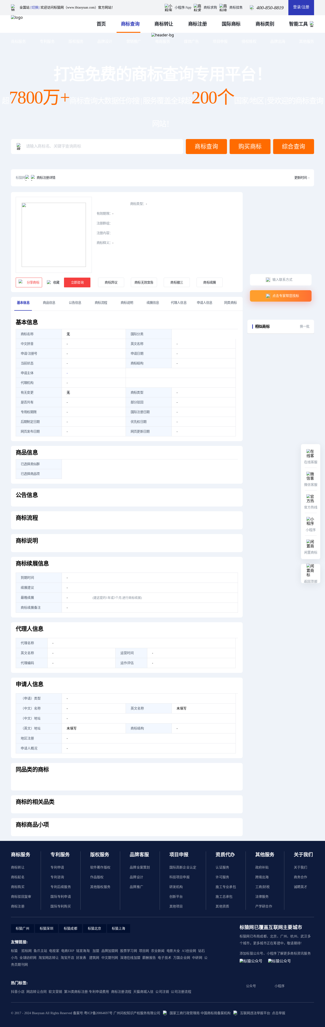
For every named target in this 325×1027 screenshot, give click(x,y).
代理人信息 (179, 302)
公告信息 (75, 302)
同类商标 (230, 302)
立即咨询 (77, 282)
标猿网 (20, 177)
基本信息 (23, 302)
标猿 (14, 951)
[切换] (35, 7)
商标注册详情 (46, 177)
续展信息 (153, 302)
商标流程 (101, 302)
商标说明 (127, 302)
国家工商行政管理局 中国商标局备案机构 (200, 1013)
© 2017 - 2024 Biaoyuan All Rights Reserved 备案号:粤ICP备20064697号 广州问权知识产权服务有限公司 (85, 1013)
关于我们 (300, 867)
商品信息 (49, 302)
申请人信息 (204, 302)
